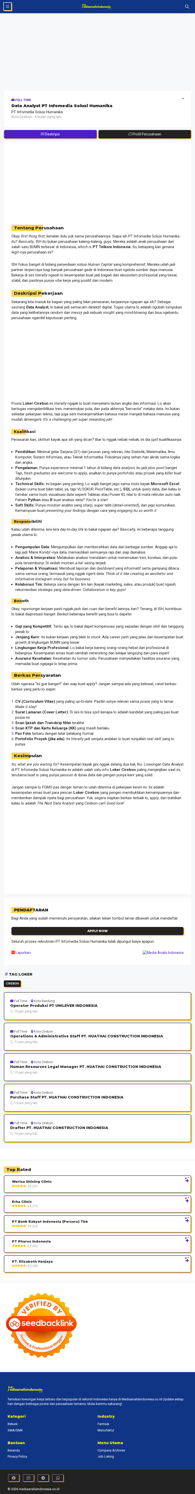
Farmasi (103, 1424)
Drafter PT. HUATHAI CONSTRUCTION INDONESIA (59, 1128)
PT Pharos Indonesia (31, 1241)
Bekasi (13, 1424)
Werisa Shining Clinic (32, 1181)
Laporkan (23, 953)
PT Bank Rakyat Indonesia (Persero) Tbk (50, 1221)
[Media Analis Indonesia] (97, 6)
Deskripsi (52, 134)
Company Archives (111, 1450)
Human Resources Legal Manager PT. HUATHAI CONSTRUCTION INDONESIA (85, 1067)
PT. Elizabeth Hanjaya (32, 1261)
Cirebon (12, 983)
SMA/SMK (15, 1430)
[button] (187, 7)
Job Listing (106, 1456)
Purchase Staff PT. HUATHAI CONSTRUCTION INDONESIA (66, 1097)
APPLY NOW (97, 931)
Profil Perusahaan (146, 134)
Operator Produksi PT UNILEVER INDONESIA (54, 1006)
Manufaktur (106, 1430)
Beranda (14, 1450)
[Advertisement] (97, 52)
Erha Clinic (22, 1202)
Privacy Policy (17, 1456)
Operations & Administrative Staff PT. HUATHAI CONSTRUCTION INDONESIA (86, 1036)
